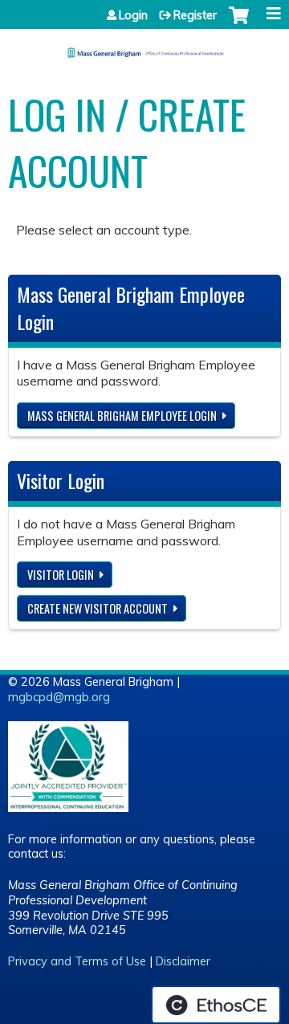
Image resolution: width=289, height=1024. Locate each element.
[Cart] (239, 23)
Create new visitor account (97, 608)
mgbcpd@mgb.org (59, 697)
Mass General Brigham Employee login (122, 415)
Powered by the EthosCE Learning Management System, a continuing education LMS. (216, 1004)
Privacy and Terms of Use (77, 961)
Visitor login (60, 574)
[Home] (144, 47)
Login (133, 15)
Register (195, 15)
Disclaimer (183, 961)
